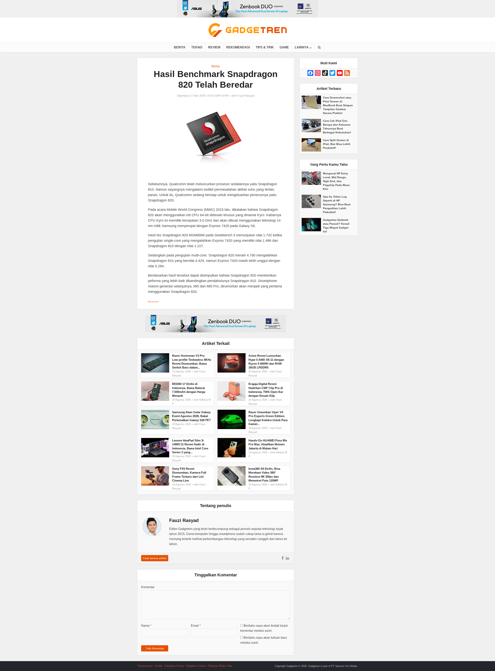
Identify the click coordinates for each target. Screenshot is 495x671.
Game (284, 47)
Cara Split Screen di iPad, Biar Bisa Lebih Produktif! (336, 144)
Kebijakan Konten (196, 665)
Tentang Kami (145, 665)
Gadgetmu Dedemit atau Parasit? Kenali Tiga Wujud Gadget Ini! (336, 225)
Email (196, 625)
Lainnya (302, 47)
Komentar (147, 587)
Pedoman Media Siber (220, 665)
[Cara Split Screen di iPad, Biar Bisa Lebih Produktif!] (312, 145)
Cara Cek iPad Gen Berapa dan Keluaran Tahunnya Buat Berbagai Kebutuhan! (337, 126)
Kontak (159, 665)
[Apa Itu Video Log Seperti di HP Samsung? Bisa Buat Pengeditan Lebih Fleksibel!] (312, 201)
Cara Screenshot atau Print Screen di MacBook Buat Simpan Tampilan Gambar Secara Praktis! (338, 105)
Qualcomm (154, 302)
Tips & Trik (265, 47)
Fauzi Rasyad (245, 95)
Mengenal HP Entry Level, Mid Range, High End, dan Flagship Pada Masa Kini (336, 181)
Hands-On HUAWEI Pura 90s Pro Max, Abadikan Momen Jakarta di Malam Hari (267, 444)
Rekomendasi (238, 47)
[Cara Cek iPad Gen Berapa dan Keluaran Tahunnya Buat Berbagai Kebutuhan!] (312, 125)
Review (214, 47)
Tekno (196, 47)
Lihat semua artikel (154, 558)
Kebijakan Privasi (174, 665)
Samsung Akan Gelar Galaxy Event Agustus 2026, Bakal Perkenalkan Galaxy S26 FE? (191, 416)
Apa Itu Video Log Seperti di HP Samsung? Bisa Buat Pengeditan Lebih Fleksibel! (337, 204)
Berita (179, 47)
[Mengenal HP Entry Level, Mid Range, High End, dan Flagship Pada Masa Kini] (312, 178)
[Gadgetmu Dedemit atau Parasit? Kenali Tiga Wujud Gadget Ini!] (312, 224)
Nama (146, 625)
